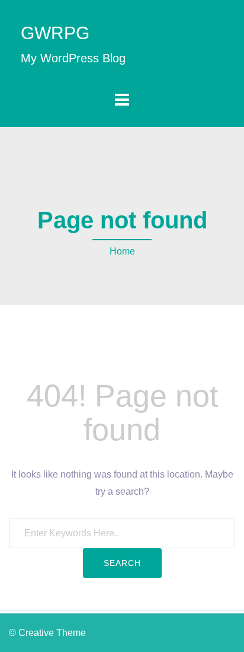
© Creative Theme (47, 633)
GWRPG (55, 33)
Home (122, 251)
